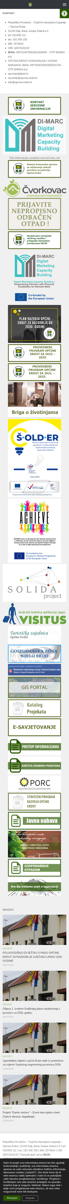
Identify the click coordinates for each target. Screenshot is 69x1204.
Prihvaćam (12, 1198)
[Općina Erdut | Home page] (31, 4)
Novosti (7, 948)
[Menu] (64, 4)
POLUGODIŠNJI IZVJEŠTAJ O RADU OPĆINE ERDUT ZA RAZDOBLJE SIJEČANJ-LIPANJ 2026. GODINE (32, 956)
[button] (64, 13)
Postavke (30, 1198)
